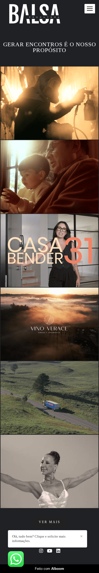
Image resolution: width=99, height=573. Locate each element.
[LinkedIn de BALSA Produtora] (58, 551)
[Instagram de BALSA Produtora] (41, 551)
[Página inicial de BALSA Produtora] (34, 14)
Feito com (49, 569)
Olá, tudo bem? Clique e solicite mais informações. (38, 538)
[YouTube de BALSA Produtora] (49, 551)
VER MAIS (49, 522)
